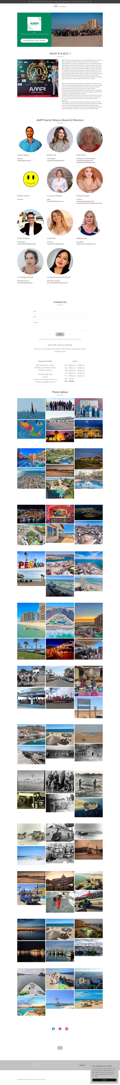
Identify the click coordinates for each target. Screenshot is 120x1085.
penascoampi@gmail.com (25, 282)
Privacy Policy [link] (65, 339)
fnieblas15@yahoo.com (24, 160)
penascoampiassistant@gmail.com (57, 282)
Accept (104, 1080)
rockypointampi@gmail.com (84, 160)
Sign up (82, 1065)
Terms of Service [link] (74, 339)
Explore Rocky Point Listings (34, 40)
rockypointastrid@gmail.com (55, 244)
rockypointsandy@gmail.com (55, 160)
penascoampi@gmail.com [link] (45, 382)
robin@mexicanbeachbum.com (85, 162)
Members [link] (63, 6)
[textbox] (60, 311)
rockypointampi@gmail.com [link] (44, 379)
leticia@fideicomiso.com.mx (55, 201)
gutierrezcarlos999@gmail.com (26, 244)
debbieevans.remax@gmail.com (86, 244)
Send (60, 334)
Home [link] (56, 6)
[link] (34, 23)
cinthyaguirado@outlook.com (85, 201)
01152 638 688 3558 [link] (45, 374)
